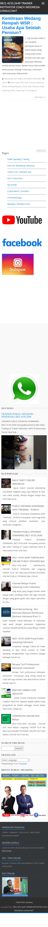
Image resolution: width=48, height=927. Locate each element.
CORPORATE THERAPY (18, 191)
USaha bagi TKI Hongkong (26, 90)
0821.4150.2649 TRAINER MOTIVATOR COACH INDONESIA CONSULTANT (20, 7)
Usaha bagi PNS (8, 90)
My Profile (12, 184)
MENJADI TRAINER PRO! (18, 204)
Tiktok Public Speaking (24, 902)
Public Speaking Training (18, 159)
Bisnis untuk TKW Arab (19, 82)
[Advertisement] (24, 125)
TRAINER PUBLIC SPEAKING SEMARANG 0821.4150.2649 (17, 415)
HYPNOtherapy (14, 197)
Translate (22, 763)
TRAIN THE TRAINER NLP (19, 172)
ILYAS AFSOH (6, 851)
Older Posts (41, 151)
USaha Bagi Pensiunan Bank (33, 86)
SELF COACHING (15, 178)
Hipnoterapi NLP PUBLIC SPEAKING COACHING (22, 78)
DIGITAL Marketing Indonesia (20, 165)
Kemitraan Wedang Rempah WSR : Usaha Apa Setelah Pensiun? (21, 25)
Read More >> (40, 97)
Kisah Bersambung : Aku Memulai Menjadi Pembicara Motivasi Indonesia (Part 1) (27, 613)
